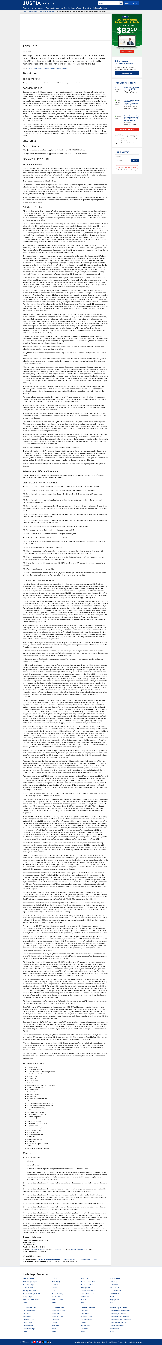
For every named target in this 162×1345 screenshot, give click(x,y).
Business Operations (88, 1285)
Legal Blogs (85, 1314)
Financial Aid (114, 1288)
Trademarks (85, 1326)
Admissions (114, 1285)
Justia (24, 11)
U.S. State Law (58, 1308)
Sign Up (135, 3)
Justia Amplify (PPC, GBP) (119, 1323)
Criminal (55, 1285)
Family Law (56, 1297)
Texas (54, 1329)
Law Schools (65, 8)
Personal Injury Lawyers (31, 1300)
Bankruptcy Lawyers (30, 1282)
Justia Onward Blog (117, 1326)
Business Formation (88, 1282)
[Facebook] (37, 1342)
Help (103, 1342)
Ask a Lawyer (39, 8)
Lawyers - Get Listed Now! (127, 167)
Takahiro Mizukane (38, 1249)
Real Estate (85, 1297)
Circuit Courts (28, 1323)
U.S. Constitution (29, 1311)
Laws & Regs (76, 8)
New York (55, 1326)
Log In (127, 3)
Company (97, 1342)
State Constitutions (59, 1311)
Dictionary (113, 1282)
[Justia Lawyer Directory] (51, 1342)
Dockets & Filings (29, 1329)
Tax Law (84, 1300)
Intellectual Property (88, 1291)
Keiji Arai (58, 1249)
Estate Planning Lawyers (31, 1294)
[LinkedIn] (32, 1342)
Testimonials (114, 1329)
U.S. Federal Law (29, 1308)
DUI (53, 1291)
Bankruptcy (56, 1282)
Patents (30, 11)
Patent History (49, 68)
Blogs (112, 1297)
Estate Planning (57, 1294)
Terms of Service (111, 1342)
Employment (85, 1288)
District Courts (28, 1326)
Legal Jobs (84, 1311)
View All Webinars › (127, 129)
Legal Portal (89, 1342)
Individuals (56, 1278)
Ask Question (127, 73)
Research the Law (52, 8)
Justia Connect (79, 1342)
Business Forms (86, 1317)
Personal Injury (57, 1300)
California (55, 1320)
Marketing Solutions (100, 8)
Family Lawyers (28, 1297)
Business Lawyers (29, 1285)
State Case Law (57, 1317)
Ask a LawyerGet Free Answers (124, 62)
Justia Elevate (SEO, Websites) (120, 1320)
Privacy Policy (123, 1342)
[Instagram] (40, 1342)
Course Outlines (115, 1291)
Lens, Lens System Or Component (44, 11)
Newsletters (87, 8)
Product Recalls (86, 1320)
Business (84, 1278)
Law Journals (114, 1294)
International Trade (88, 1294)
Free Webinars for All (125, 82)
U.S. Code (26, 1314)
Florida (54, 1323)
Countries (84, 1329)
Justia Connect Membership (120, 1311)
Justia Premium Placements (119, 1317)
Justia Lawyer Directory (118, 1314)
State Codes (56, 1314)
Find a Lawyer (28, 8)
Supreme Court (28, 1320)
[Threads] (43, 1342)
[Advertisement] (65, 27)
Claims (40, 68)
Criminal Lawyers (29, 1288)
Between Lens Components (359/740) (83, 1259)
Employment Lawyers (30, 1291)
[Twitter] (48, 1342)
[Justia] (32, 3)
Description (32, 68)
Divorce (54, 1288)
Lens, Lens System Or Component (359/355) (53, 1259)
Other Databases (88, 1308)
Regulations (27, 1317)
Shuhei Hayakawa (77, 1249)
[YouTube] (34, 1342)
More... (25, 1303)
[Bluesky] (45, 1342)
